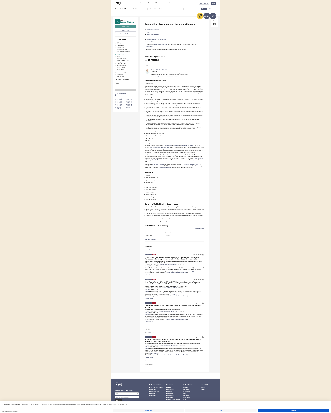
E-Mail (162, 70)
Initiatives (179, 3)
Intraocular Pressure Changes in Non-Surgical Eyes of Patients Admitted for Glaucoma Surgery (173, 306)
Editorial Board (120, 45)
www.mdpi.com (168, 145)
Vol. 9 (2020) (118, 107)
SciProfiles (186, 395)
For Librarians (169, 393)
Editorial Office (120, 76)
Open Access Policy (154, 391)
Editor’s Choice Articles (122, 63)
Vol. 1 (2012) (129, 107)
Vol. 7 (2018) (129, 98)
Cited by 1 (147, 346)
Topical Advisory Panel (122, 49)
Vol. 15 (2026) (118, 98)
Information (158, 3)
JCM (122, 14)
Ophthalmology (149, 46)
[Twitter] (149, 60)
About (187, 3)
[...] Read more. (196, 271)
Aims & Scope (120, 44)
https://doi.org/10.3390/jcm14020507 (168, 287)
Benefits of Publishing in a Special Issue (156, 39)
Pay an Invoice (152, 389)
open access (156, 166)
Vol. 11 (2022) (118, 104)
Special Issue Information (153, 34)
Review (151, 250)
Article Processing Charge (123, 60)
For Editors (169, 391)
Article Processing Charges (156, 387)
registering (176, 145)
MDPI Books (186, 389)
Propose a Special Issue (125, 33)
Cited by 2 (147, 266)
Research (151, 332)
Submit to (125, 26)
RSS (206, 376)
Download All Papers (199, 228)
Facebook (203, 389)
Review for (125, 30)
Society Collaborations (122, 72)
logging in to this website (187, 145)
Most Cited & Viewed (122, 65)
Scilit (184, 393)
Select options (119, 394)
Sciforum (185, 387)
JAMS (184, 399)
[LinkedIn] (152, 60)
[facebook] (154, 60)
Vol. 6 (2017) (129, 99)
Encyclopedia (186, 397)
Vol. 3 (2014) (129, 104)
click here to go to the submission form (159, 147)
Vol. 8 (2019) (118, 108)
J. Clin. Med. (118, 376)
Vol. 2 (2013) (129, 105)
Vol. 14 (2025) (118, 99)
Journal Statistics (121, 67)
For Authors (169, 387)
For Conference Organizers (173, 399)
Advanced (211, 9)
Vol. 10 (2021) (118, 105)
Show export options (151, 239)
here (178, 221)
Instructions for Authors (122, 53)
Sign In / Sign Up (204, 3)
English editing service (166, 167)
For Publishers (170, 395)
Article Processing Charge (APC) (192, 164)
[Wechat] (157, 60)
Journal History (120, 69)
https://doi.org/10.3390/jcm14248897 (169, 345)
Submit (213, 3)
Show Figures (149, 275)
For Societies (169, 397)
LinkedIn (203, 387)
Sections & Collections (122, 58)
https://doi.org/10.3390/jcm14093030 (168, 264)
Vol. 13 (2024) (118, 101)
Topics (150, 3)
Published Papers (151, 41)
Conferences (120, 74)
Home (119, 42)
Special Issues (128, 14)
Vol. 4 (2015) (129, 102)
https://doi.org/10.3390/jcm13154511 (169, 311)
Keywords (149, 37)
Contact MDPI (152, 393)
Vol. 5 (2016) (129, 101)
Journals (142, 3)
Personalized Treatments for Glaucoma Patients (144, 14)
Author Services (169, 3)
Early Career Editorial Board (123, 51)
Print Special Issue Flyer (153, 29)
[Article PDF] (203, 255)
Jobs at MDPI (152, 395)
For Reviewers (170, 389)
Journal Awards (120, 71)
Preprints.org (186, 391)
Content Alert (212, 376)
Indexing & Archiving (121, 62)
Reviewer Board (120, 47)
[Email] (146, 60)
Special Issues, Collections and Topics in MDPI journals (164, 76)
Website (167, 70)
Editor (148, 32)
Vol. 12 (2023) (118, 102)
